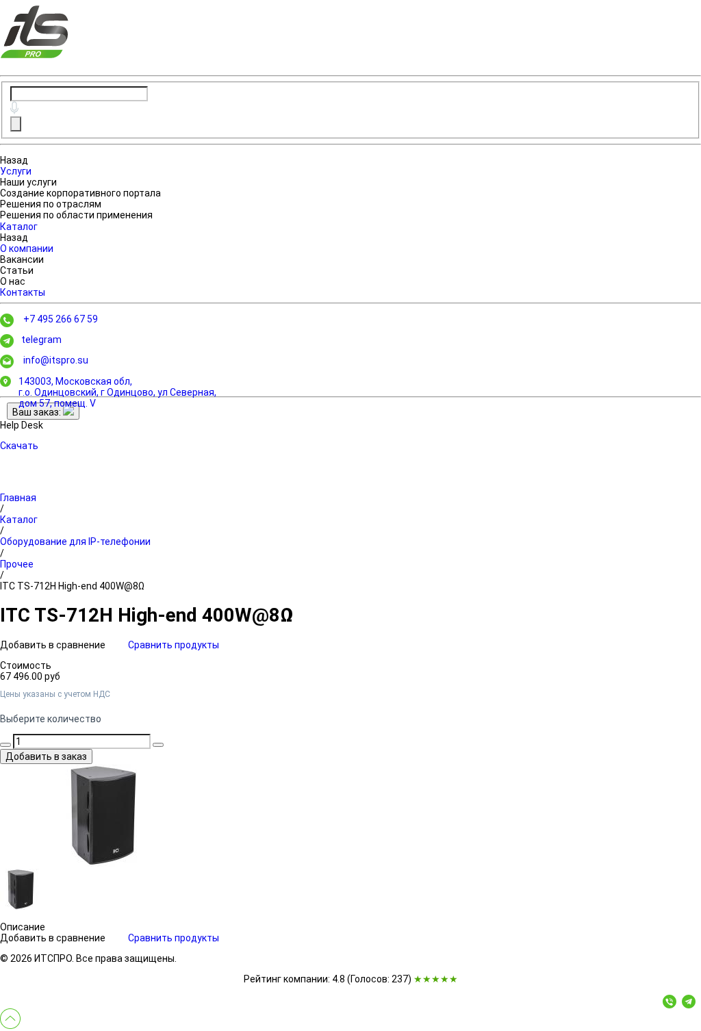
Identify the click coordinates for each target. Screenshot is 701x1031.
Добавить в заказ (46, 756)
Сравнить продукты (173, 644)
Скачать (19, 445)
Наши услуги (28, 182)
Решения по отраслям (50, 204)
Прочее (17, 564)
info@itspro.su (55, 360)
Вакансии (22, 259)
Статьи (17, 270)
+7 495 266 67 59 (60, 319)
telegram (41, 339)
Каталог (19, 226)
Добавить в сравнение (53, 644)
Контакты (22, 292)
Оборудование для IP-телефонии (75, 541)
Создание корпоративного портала (80, 193)
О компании (26, 248)
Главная (18, 497)
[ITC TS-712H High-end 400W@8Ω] (102, 815)
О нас (12, 281)
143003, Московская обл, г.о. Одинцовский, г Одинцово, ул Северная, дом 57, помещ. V (117, 392)
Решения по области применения (76, 214)
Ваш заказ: (37, 412)
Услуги (15, 171)
